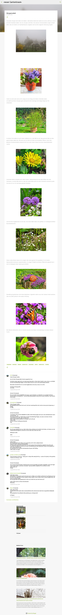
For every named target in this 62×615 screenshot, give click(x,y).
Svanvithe (12, 427)
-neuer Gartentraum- (12, 2)
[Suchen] (23, 2)
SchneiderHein (13, 402)
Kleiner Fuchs (24, 364)
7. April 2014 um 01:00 (15, 496)
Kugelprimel (31, 364)
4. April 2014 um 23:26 (15, 484)
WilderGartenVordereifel (15, 473)
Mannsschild (41, 364)
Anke (11, 375)
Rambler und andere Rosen (21, 578)
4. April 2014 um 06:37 (15, 451)
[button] (7, 17)
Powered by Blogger (31, 613)
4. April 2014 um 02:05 (15, 436)
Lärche (36, 364)
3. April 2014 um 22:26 (15, 398)
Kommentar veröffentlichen (12, 499)
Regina (11, 487)
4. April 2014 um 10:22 (15, 469)
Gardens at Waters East (15, 454)
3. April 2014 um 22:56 (15, 409)
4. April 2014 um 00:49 (15, 424)
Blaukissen (9, 364)
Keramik (19, 364)
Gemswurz (15, 364)
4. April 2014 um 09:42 (15, 459)
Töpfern (47, 364)
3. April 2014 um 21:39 (15, 389)
